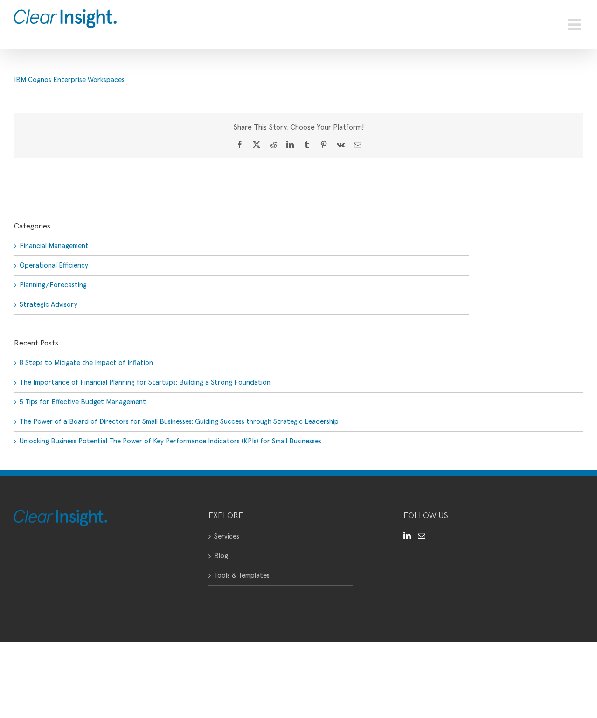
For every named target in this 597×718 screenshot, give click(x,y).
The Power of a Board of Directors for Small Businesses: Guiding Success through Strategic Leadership (179, 421)
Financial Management (54, 245)
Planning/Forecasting (53, 285)
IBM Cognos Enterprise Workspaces (69, 79)
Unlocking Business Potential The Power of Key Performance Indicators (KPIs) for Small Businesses (170, 441)
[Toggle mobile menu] (575, 24)
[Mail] (421, 535)
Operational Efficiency (54, 265)
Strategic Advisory (48, 304)
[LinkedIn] (407, 535)
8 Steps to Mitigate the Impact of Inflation (86, 362)
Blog (221, 555)
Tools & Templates (242, 575)
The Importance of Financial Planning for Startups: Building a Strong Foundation (145, 382)
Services (226, 536)
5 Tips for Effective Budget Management (83, 402)
